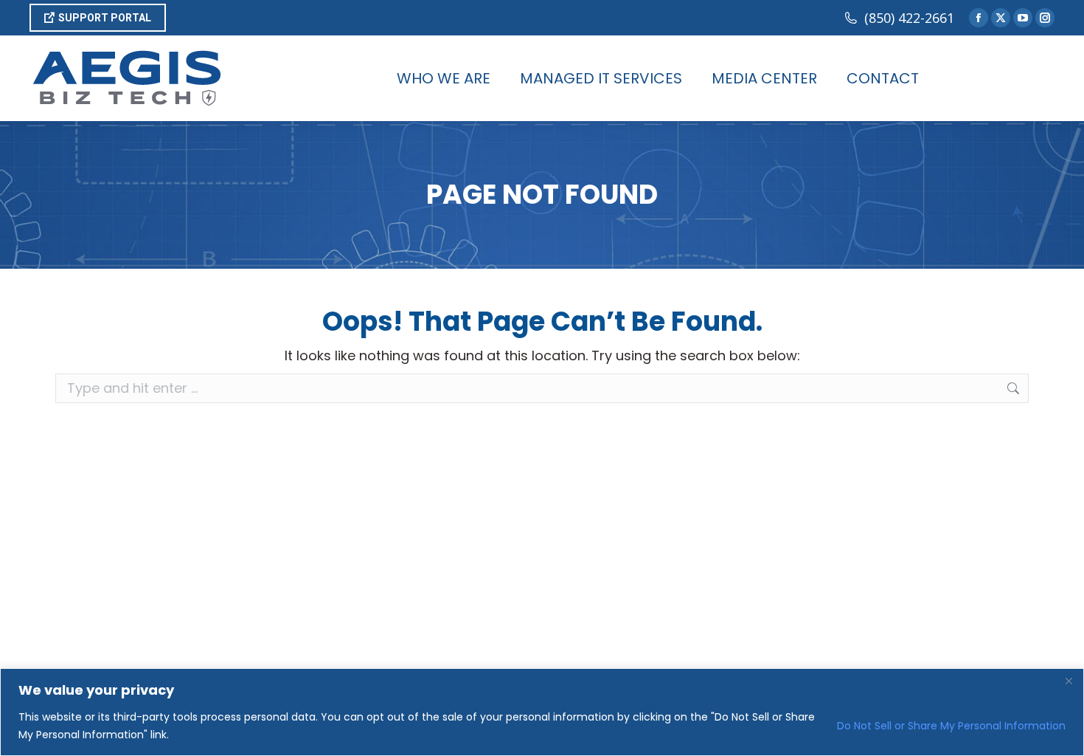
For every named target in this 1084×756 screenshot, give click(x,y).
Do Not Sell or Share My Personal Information (951, 725)
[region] (542, 712)
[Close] (1068, 681)
